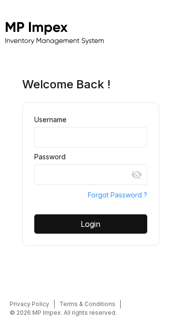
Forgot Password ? (117, 195)
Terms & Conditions (87, 304)
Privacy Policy (29, 304)
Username (50, 119)
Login (90, 224)
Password (50, 157)
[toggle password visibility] (136, 174)
